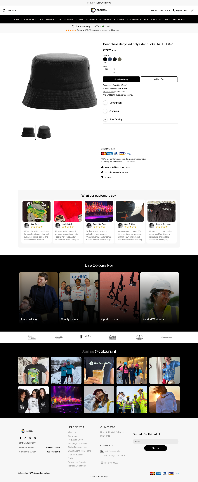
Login (154, 10)
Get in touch (73, 436)
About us (72, 432)
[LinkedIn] (35, 437)
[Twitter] (25, 437)
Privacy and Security (77, 462)
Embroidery (108, 85)
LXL (114, 69)
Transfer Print (108, 88)
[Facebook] (20, 437)
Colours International (41, 473)
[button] (29, 19)
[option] (32, 337)
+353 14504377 (111, 463)
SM (106, 69)
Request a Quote (76, 439)
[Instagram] (30, 437)
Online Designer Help (77, 447)
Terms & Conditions (77, 465)
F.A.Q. (70, 458)
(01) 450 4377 (182, 10)
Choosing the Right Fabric (79, 451)
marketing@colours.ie (114, 455)
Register (165, 10)
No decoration (108, 91)
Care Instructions (76, 454)
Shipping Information (77, 443)
